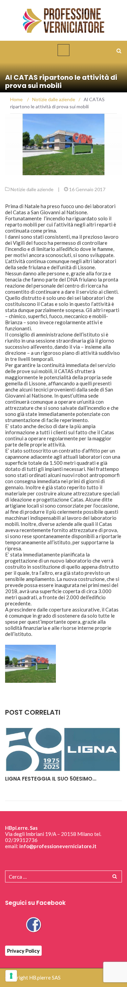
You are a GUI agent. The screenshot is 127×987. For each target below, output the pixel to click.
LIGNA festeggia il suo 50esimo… (50, 778)
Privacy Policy (23, 951)
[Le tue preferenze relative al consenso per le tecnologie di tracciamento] (11, 976)
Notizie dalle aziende (32, 189)
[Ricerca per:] (63, 876)
